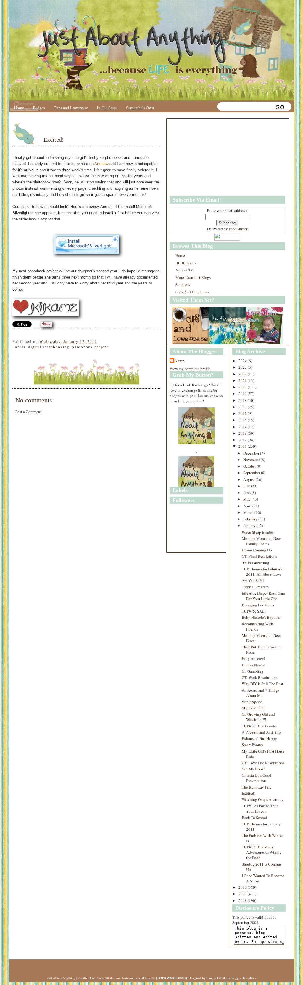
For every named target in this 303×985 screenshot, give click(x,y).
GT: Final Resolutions (259, 556)
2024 (243, 360)
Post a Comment (28, 411)
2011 (243, 446)
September (252, 472)
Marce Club (184, 270)
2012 (243, 439)
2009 (243, 893)
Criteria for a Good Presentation (256, 778)
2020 (243, 387)
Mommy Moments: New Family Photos (261, 541)
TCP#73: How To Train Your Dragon (260, 808)
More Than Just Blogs (193, 277)
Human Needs (253, 665)
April (247, 506)
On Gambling (252, 671)
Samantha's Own (140, 108)
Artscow (101, 163)
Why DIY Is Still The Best (262, 683)
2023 (243, 367)
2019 (243, 393)
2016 (243, 413)
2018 (243, 400)
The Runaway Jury (257, 787)
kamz (179, 360)
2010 (243, 887)
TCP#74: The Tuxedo (259, 726)
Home (19, 108)
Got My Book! (253, 769)
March (248, 512)
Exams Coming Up (257, 550)
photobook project (90, 346)
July (247, 486)
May (247, 499)
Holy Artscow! (253, 658)
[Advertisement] (207, 157)
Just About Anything (61, 978)
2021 (243, 380)
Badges (39, 108)
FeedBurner (238, 228)
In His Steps (107, 108)
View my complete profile (190, 368)
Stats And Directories (192, 292)
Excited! (53, 139)
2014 (243, 426)
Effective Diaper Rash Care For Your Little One (263, 596)
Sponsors (182, 284)
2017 (243, 407)
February (250, 519)
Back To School (254, 817)
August (249, 479)
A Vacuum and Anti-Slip (261, 732)
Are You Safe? (253, 580)
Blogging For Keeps (258, 604)
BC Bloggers (185, 263)
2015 (243, 420)
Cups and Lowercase (71, 108)
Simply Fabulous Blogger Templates (231, 978)
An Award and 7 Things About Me (260, 692)
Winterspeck (252, 701)
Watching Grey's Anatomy (262, 799)
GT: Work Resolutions (259, 677)
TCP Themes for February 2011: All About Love (262, 571)
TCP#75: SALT (254, 611)
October (250, 466)
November (252, 459)
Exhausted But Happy (259, 738)
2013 (243, 433)
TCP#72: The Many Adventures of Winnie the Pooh (261, 852)
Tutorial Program (255, 586)
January (250, 525)
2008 (243, 900)
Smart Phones (252, 744)
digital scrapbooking (48, 346)
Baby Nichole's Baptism (261, 617)
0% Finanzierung (255, 562)
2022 (243, 374)
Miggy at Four (253, 708)
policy (245, 917)
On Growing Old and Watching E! (258, 716)
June (247, 492)
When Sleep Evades (257, 532)
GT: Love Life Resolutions (263, 762)
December (251, 453)
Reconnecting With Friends (257, 626)
